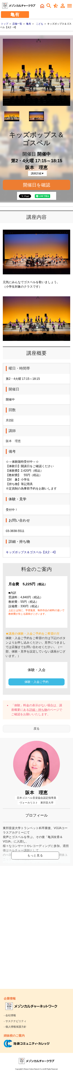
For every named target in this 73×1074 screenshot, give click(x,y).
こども (39, 23)
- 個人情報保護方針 (15, 1026)
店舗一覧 (17, 23)
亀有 (28, 23)
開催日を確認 (36, 184)
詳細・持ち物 (38, 709)
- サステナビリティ (15, 1021)
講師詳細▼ (37, 173)
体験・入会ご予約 (36, 681)
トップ (4, 23)
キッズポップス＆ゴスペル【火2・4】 (31, 552)
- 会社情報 (10, 1015)
